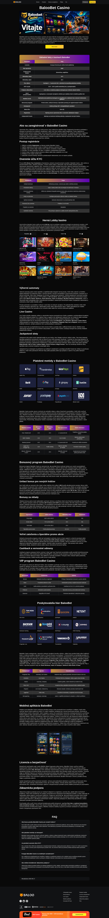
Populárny (26, 233)
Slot (80, 233)
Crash (62, 233)
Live (45, 233)
